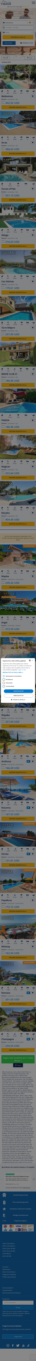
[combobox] (30, 660)
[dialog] (18, 680)
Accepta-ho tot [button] (19, 691)
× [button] (32, 660)
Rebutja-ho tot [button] (19, 695)
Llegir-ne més (22, 670)
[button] (18, 672)
